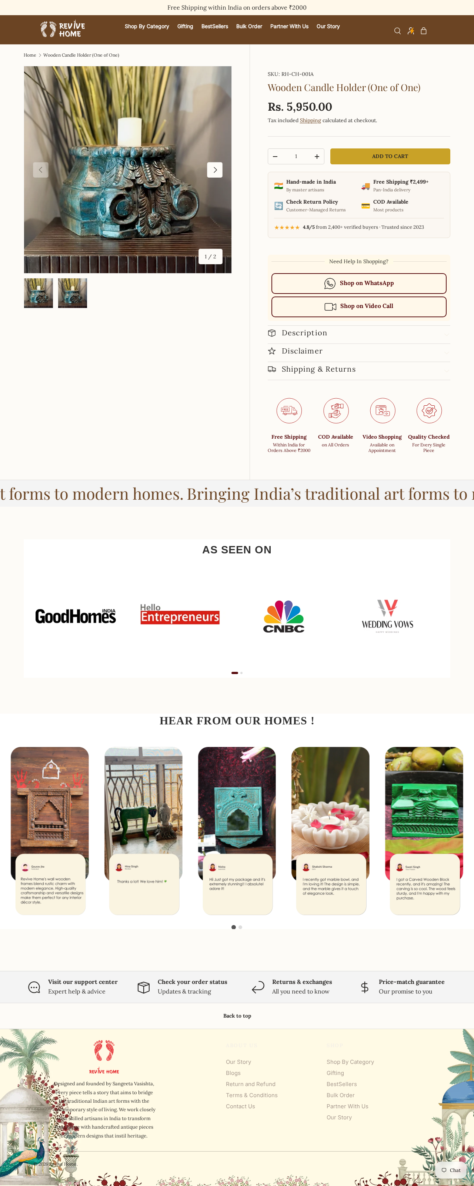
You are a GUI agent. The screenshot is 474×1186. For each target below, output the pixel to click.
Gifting (335, 1072)
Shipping (310, 120)
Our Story (238, 1061)
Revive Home (63, 1164)
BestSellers (342, 1084)
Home (30, 55)
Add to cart (390, 156)
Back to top (237, 1015)
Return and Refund (251, 1084)
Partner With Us (347, 1106)
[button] (423, 31)
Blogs (233, 1072)
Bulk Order (341, 1095)
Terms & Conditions (252, 1095)
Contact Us (240, 1106)
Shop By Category (350, 1061)
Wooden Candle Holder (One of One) (81, 55)
